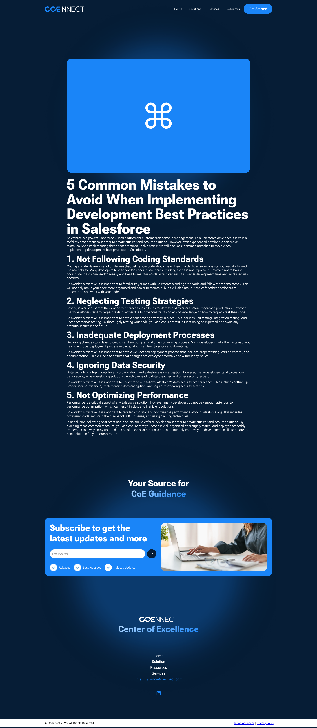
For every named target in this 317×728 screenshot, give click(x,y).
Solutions (195, 9)
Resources (233, 9)
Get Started (258, 9)
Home (178, 9)
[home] (64, 9)
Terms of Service (244, 723)
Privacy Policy (265, 723)
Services (214, 9)
